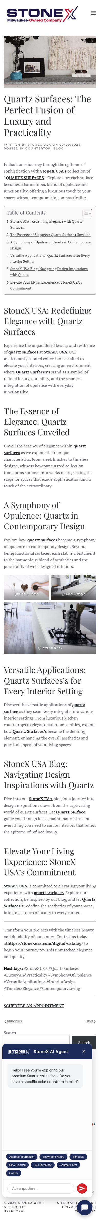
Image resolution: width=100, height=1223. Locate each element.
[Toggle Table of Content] (85, 213)
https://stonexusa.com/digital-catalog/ (45, 943)
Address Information (21, 1156)
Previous (14, 1021)
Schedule (78, 1156)
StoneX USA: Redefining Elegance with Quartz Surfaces (46, 224)
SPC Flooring (17, 1164)
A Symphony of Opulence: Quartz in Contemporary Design (50, 245)
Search (10, 1032)
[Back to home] (42, 13)
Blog (58, 148)
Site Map (66, 1203)
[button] (93, 13)
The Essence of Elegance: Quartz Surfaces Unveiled (50, 234)
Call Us (13, 1173)
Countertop (38, 148)
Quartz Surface (70, 812)
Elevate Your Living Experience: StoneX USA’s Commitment (46, 285)
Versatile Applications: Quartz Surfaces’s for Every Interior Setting (50, 258)
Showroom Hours (53, 1156)
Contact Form (68, 1164)
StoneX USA (39, 144)
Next (89, 1021)
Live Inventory (43, 1164)
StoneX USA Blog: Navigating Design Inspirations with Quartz (49, 271)
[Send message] (82, 1188)
